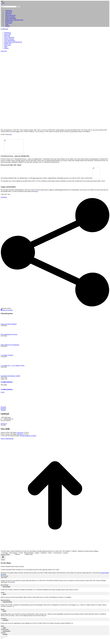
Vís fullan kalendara (7, 382)
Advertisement (57, 553)
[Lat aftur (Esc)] (1, 636)
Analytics (65, 553)
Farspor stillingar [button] (5, 554)
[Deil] (3, 636)
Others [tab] (2, 626)
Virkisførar (43, 553)
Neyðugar (5, 553)
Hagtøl (37, 553)
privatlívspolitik (104, 572)
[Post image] (5, 322)
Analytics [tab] (3, 632)
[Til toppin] (55, 549)
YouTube (3, 410)
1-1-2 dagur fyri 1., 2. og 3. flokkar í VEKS (12, 365)
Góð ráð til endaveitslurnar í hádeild (10, 376)
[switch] (1, 586)
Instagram (3, 408)
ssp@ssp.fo (4, 423)
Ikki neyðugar (13, 553)
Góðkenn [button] (17, 554)
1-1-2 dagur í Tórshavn (7, 355)
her (11, 134)
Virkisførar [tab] (4, 618)
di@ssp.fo (20, 434)
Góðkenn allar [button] (28, 554)
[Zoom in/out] (6, 636)
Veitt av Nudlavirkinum (7, 438)
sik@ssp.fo (20, 432)
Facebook (3, 407)
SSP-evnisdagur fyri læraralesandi (10, 344)
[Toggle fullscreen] (5, 636)
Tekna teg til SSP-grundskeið (8, 324)
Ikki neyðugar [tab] (4, 585)
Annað (21, 553)
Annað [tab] (2, 592)
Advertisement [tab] (5, 629)
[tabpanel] (55, 581)
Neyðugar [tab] (3, 574)
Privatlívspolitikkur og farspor (28, 435)
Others (50, 553)
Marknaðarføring (28, 553)
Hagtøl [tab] (2, 609)
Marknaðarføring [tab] (5, 600)
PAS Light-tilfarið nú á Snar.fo (9, 334)
